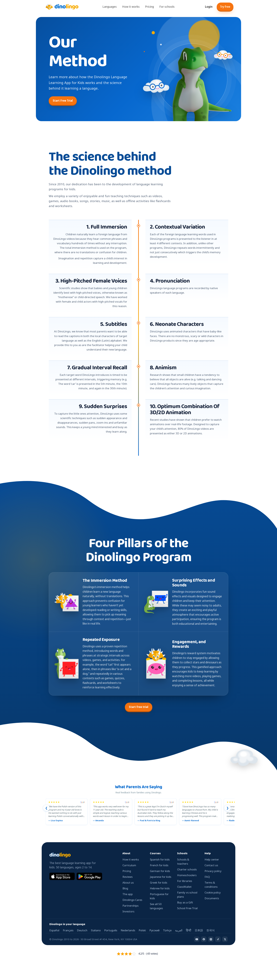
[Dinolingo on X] (225, 939)
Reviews (127, 877)
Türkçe (167, 930)
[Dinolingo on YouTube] (196, 939)
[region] (140, 812)
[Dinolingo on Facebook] (203, 939)
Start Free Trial (63, 100)
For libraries (184, 881)
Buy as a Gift (185, 902)
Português (110, 930)
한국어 (210, 930)
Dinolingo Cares (132, 900)
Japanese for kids (160, 877)
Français (68, 930)
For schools (167, 6)
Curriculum (129, 865)
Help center (212, 859)
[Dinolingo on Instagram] (211, 939)
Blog (125, 888)
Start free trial (138, 707)
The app (127, 894)
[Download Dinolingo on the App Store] (62, 876)
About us (128, 882)
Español (54, 930)
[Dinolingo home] (62, 6)
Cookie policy (213, 892)
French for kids (159, 865)
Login (209, 6)
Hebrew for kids (160, 888)
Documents (212, 898)
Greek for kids (158, 882)
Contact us (211, 865)
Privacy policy (213, 871)
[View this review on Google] (82, 802)
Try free (225, 6)
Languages (109, 6)
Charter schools (187, 869)
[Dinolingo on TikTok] (218, 939)
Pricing (149, 6)
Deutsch (82, 930)
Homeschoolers (187, 875)
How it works (131, 6)
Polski (142, 930)
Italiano (96, 930)
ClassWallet (184, 887)
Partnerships (130, 905)
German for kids (160, 871)
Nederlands (128, 930)
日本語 (199, 930)
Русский (154, 930)
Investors (128, 911)
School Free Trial (187, 908)
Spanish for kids (160, 859)
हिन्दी (188, 930)
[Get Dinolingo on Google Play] (89, 876)
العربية (178, 930)
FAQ (207, 877)
